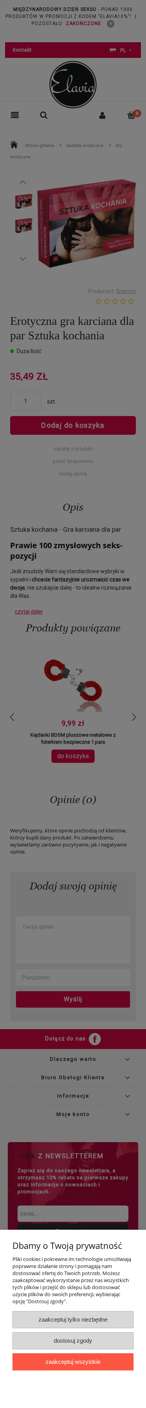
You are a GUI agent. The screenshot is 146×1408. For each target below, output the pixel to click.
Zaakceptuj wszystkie (73, 1361)
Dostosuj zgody (73, 1340)
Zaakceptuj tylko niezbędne (73, 1319)
